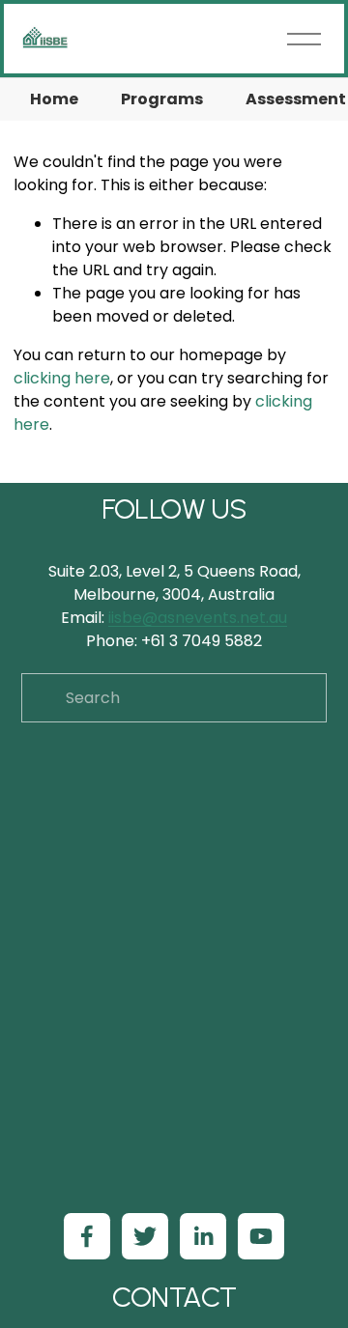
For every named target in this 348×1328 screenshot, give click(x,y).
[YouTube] (261, 1236)
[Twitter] (145, 1236)
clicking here (62, 378)
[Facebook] (87, 1236)
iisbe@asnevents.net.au (197, 618)
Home (54, 99)
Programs (162, 99)
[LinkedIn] (203, 1236)
